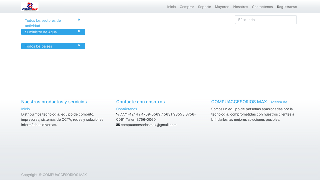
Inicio (25, 109)
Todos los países (52, 46)
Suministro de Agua (52, 32)
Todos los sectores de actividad (52, 23)
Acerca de (278, 102)
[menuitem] (171, 6)
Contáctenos (126, 109)
